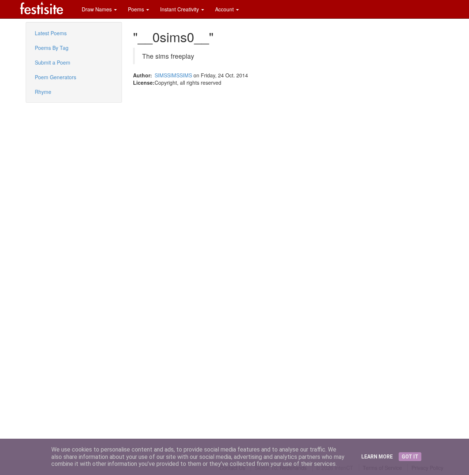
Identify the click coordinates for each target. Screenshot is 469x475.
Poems (136, 9)
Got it (410, 457)
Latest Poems (51, 33)
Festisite (41, 7)
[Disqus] (288, 178)
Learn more (377, 457)
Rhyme (43, 91)
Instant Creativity (180, 9)
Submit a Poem (52, 62)
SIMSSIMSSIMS (173, 75)
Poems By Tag (52, 47)
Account (225, 9)
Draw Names (97, 9)
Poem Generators (55, 77)
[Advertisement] (48, 154)
